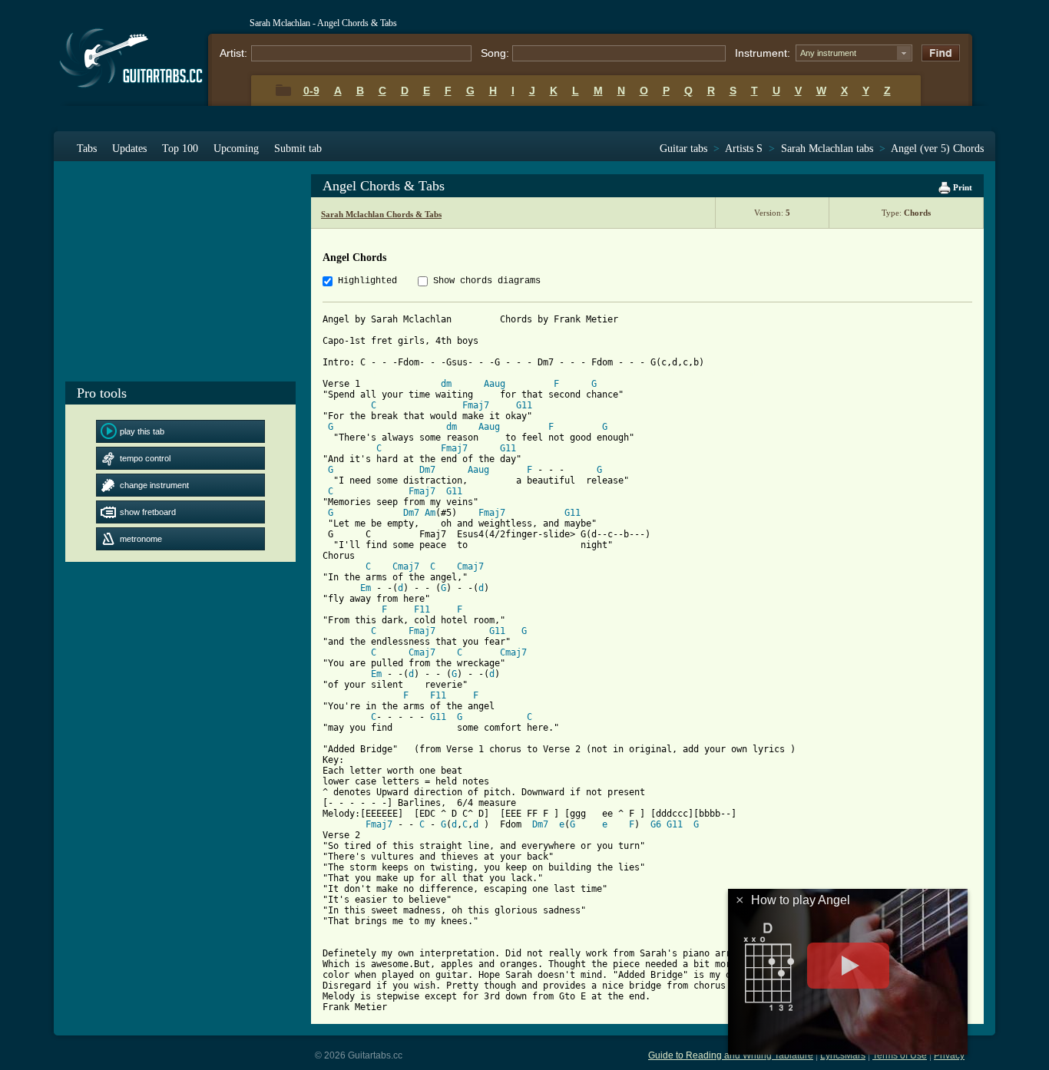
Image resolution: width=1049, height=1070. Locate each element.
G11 (524, 405)
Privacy (949, 1055)
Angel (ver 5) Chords (937, 148)
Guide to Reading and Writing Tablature (730, 1055)
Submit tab (298, 148)
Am (430, 512)
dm (446, 383)
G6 (655, 824)
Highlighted (367, 281)
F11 (422, 609)
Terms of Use (899, 1055)
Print (961, 187)
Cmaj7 (405, 566)
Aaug (494, 383)
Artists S (744, 148)
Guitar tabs (683, 148)
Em (365, 588)
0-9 (311, 90)
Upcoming (236, 148)
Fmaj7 (475, 405)
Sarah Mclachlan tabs (827, 148)
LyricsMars (842, 1055)
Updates (129, 148)
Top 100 (180, 148)
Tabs (87, 148)
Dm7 (427, 469)
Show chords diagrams (487, 281)
